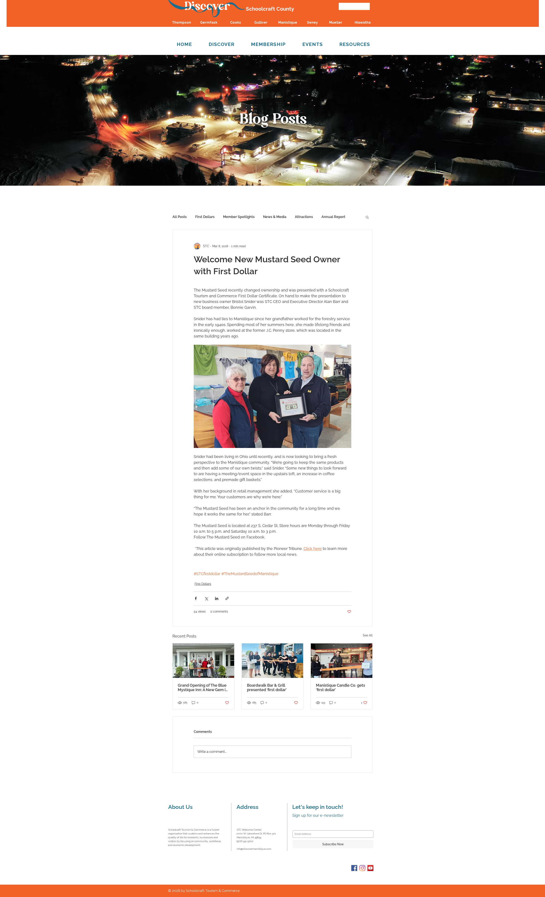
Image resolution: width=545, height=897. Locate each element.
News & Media (274, 217)
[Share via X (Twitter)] (206, 598)
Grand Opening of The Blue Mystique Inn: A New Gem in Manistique (203, 687)
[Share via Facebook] (196, 598)
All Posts (179, 217)
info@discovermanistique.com (254, 848)
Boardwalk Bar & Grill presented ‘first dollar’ (267, 687)
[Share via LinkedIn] (217, 598)
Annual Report (333, 217)
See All (368, 635)
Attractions (304, 217)
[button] (367, 217)
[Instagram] (362, 868)
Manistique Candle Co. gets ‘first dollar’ (340, 687)
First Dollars (205, 217)
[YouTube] (370, 868)
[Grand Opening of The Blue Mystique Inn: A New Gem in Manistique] (203, 660)
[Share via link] (227, 598)
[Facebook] (354, 868)
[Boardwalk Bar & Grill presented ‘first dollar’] (272, 660)
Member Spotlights (239, 217)
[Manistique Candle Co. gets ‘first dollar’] (341, 660)
